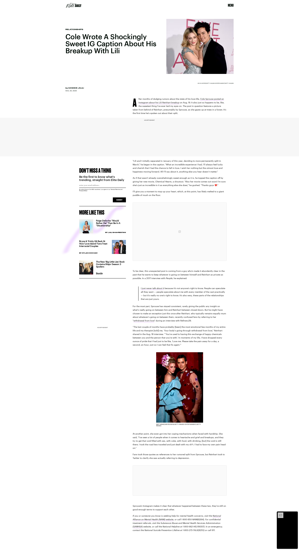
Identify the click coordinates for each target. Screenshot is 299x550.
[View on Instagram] (179, 231)
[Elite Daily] (73, 5)
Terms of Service (115, 189)
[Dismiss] (295, 513)
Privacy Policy (83, 190)
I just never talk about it (152, 288)
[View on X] (179, 480)
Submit (119, 200)
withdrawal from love (143, 320)
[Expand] (279, 513)
